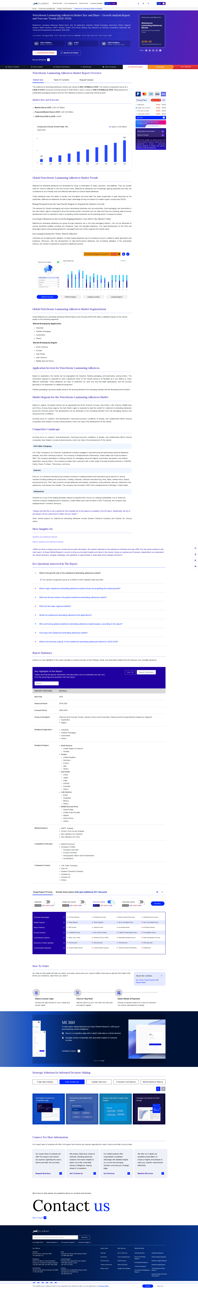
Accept (147, 1286)
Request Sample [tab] (86, 80)
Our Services (109, 1173)
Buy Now (140, 117)
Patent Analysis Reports (159, 1257)
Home (34, 8)
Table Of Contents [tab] (61, 80)
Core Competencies (70, 3)
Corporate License (143, 114)
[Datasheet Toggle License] (47, 901)
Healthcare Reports (157, 1253)
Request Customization (146, 672)
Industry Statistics (51, 1242)
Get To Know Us (76, 1173)
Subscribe (84, 1237)
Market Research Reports (153, 1082)
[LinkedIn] (149, 50)
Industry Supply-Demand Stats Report (159, 1275)
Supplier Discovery (99, 1082)
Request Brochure (43, 1173)
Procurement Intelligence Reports (142, 1271)
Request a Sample (143, 135)
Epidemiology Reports (158, 1264)
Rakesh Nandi (141, 982)
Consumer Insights (84, 1242)
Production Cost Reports (126, 1082)
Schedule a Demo (46, 1051)
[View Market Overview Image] (128, 254)
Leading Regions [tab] (116, 297)
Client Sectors (83, 3)
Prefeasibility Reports (141, 1262)
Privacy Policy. (104, 1286)
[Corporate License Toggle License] (140, 901)
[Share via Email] (160, 50)
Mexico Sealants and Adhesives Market (47, 542)
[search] (148, 3)
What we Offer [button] (57, 3)
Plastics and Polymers (65, 8)
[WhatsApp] (153, 50)
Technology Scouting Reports (158, 1269)
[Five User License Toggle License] (111, 901)
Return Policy (104, 1268)
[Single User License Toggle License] (81, 901)
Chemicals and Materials (47, 8)
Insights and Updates (124, 1268)
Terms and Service (106, 1264)
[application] (81, 149)
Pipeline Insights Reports (159, 1260)
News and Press (122, 1264)
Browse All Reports (39, 60)
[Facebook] (146, 50)
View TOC (130, 672)
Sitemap (103, 1253)
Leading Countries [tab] (93, 297)
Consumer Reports (140, 1266)
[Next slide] (163, 1089)
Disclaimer (104, 1257)
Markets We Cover (145, 1173)
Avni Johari (63, 35)
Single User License (143, 108)
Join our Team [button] (110, 3)
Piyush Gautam (149, 980)
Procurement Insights (67, 1242)
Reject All (160, 1286)
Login (159, 3)
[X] (156, 50)
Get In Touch (37, 1218)
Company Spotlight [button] (96, 3)
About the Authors (144, 976)
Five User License (143, 111)
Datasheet (140, 104)
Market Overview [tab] (47, 297)
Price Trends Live (72, 1082)
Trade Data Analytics (45, 1082)
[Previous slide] (158, 1089)
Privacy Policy (105, 1260)
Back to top (5, 1281)
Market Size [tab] (38, 80)
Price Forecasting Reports (140, 1257)
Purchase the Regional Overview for (101, 254)
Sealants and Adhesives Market (44, 537)
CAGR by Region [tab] (70, 297)
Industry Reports (140, 1253)
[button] (138, 3)
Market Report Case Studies (146, 131)
